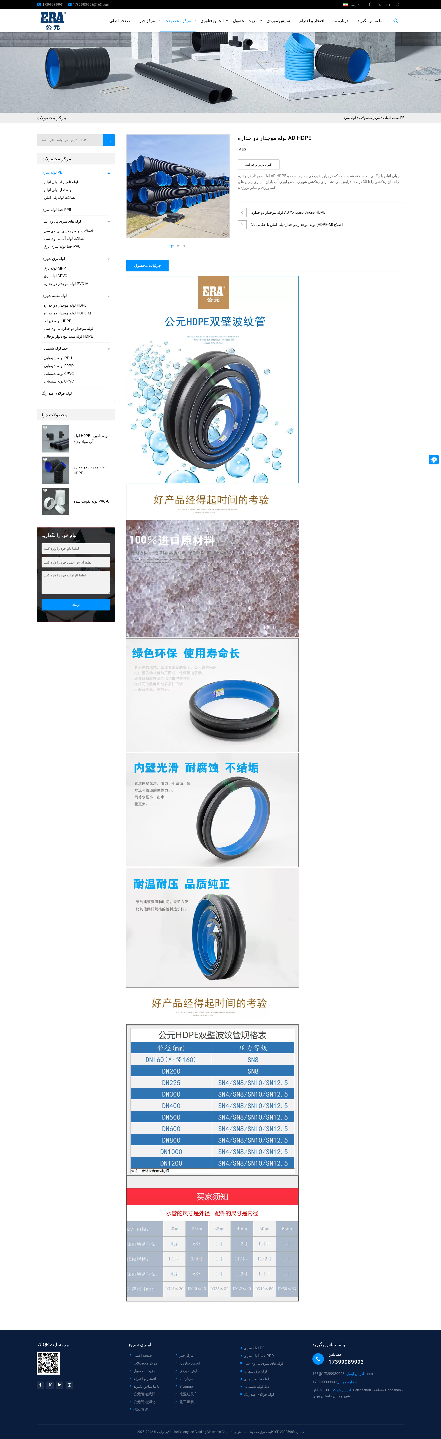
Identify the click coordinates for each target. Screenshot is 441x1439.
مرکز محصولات (177, 20)
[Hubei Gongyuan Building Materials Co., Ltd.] (54, 21)
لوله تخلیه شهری (54, 296)
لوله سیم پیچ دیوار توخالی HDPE (68, 336)
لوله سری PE (52, 172)
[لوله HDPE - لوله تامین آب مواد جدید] (55, 439)
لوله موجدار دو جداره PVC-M (66, 284)
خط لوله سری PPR (56, 209)
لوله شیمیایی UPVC (59, 381)
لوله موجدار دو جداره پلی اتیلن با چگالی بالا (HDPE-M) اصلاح (297, 224)
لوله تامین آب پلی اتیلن (61, 182)
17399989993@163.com (91, 4)
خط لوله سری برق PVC (62, 246)
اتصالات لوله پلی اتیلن (60, 197)
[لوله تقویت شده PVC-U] (55, 501)
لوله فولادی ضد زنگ (57, 393)
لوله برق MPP (55, 268)
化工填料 (186, 1402)
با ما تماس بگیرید (371, 20)
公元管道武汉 (144, 1394)
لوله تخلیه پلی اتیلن (58, 190)
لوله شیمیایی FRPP (59, 366)
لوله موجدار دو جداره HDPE (65, 305)
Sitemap (186, 1386)
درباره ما (341, 20)
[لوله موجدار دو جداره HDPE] (55, 470)
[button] (220, 182)
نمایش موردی (278, 20)
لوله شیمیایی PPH (58, 358)
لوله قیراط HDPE (57, 321)
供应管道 (140, 1409)
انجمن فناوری (212, 20)
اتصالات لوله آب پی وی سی (64, 238)
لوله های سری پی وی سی (61, 221)
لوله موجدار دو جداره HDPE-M (67, 313)
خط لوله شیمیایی (55, 348)
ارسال (76, 605)
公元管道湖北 (144, 1402)
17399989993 (52, 4)
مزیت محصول (245, 20)
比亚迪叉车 (188, 1394)
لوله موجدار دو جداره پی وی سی (68, 328)
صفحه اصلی (119, 20)
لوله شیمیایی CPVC (59, 373)
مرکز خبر (147, 20)
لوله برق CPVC (55, 276)
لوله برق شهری (53, 258)
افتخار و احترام (311, 20)
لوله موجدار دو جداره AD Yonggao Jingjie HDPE (288, 212)
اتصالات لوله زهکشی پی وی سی (68, 231)
